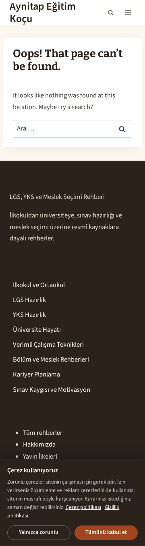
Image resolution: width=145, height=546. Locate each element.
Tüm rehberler (42, 433)
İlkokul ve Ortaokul (39, 285)
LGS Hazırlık (29, 300)
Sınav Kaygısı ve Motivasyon (51, 390)
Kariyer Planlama (36, 374)
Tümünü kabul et (106, 532)
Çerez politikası (83, 507)
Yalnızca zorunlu (38, 532)
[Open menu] (127, 12)
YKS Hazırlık (29, 315)
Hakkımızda (39, 444)
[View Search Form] (110, 12)
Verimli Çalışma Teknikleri (48, 345)
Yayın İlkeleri (40, 456)
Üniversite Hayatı (37, 330)
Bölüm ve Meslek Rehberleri (51, 359)
